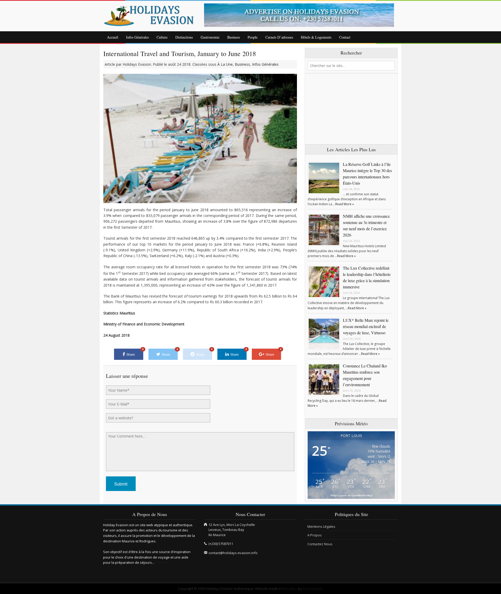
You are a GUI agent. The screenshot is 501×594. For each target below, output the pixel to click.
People (253, 37)
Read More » (344, 204)
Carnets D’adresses (279, 37)
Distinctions (184, 37)
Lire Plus (161, 562)
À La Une (225, 64)
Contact (344, 37)
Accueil (112, 37)
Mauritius (289, 588)
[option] (301, 15)
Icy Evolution (312, 588)
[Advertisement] (351, 109)
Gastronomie (210, 37)
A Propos (314, 535)
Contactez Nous (319, 544)
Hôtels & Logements (316, 37)
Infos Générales (137, 37)
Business (233, 37)
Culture (162, 37)
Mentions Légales (321, 526)
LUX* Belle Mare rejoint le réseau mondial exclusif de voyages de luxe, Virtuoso (366, 326)
